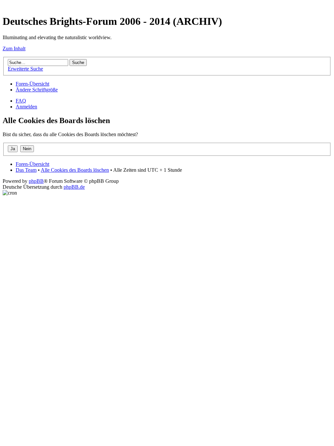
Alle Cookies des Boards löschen (75, 170)
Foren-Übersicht (32, 84)
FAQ (21, 101)
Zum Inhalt (14, 48)
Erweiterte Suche (25, 69)
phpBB (36, 181)
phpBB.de (74, 187)
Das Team (26, 170)
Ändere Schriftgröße (37, 89)
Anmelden (26, 106)
